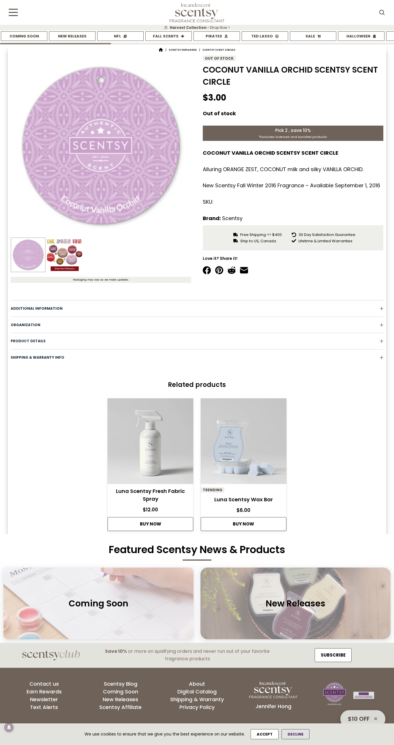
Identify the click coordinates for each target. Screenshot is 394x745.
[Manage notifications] (9, 727)
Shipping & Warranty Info (37, 357)
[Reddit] (232, 270)
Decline (295, 734)
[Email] (244, 270)
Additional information (37, 308)
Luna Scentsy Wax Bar (243, 499)
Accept (265, 734)
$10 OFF (358, 719)
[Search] (381, 12)
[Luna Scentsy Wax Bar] (243, 442)
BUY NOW (150, 524)
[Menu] (13, 12)
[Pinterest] (219, 270)
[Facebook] (207, 270)
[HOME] (161, 50)
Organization (25, 324)
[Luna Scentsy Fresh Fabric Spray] (150, 442)
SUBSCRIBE (333, 655)
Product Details (28, 341)
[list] (197, 28)
